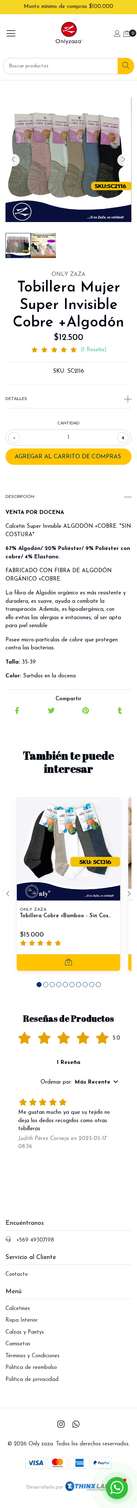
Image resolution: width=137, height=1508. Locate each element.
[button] (39, 984)
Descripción (19, 497)
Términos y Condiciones (32, 1356)
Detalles (16, 399)
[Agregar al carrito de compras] (68, 962)
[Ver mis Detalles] (117, 34)
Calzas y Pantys (24, 1332)
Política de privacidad (31, 1379)
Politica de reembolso (31, 1367)
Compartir (68, 699)
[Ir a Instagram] (61, 1425)
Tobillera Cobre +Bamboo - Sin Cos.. (65, 916)
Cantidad (68, 423)
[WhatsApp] (76, 1425)
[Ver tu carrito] (127, 34)
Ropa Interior (21, 1320)
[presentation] (13, 160)
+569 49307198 (35, 1240)
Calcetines (17, 1308)
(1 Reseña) (94, 350)
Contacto (16, 1274)
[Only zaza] (68, 34)
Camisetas (17, 1344)
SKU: (59, 371)
